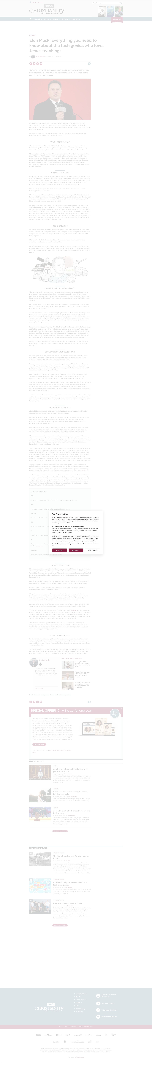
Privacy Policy (61, 543)
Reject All (76, 550)
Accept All (59, 550)
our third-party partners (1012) (79, 519)
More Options (92, 550)
